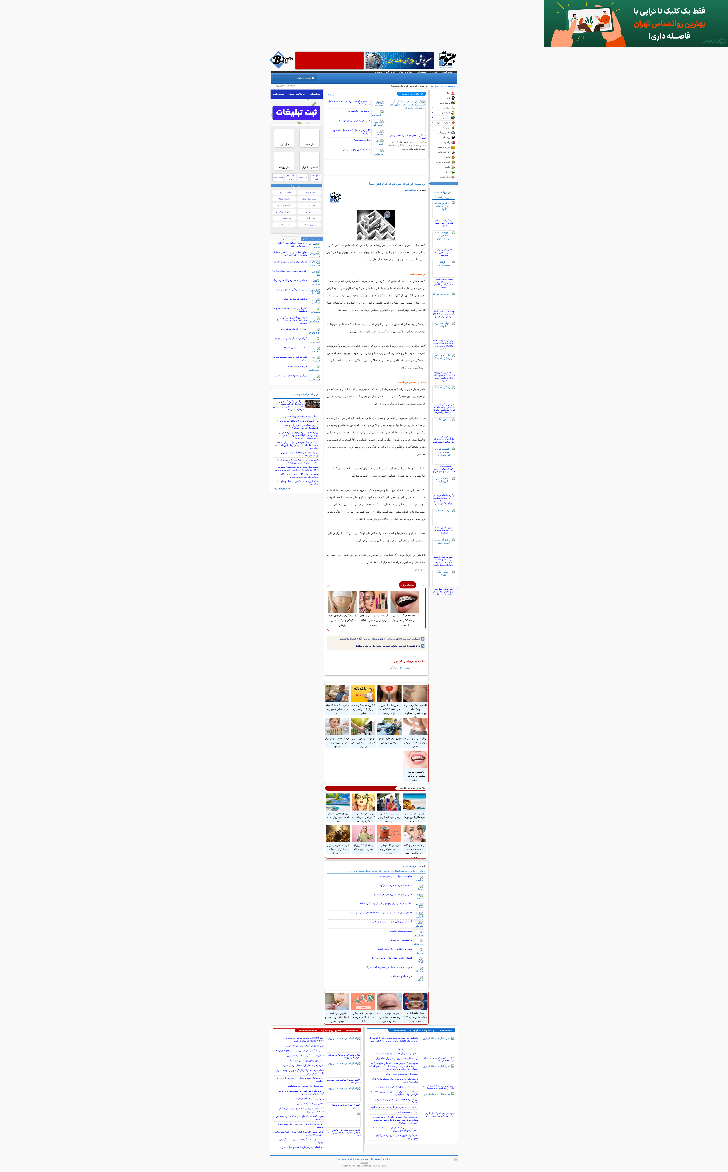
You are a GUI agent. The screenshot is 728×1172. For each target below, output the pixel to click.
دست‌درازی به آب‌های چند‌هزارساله (402, 1074)
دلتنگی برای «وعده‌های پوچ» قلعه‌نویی (300, 416)
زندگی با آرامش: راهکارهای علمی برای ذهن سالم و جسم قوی (443, 439)
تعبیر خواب (278, 177)
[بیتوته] (282, 67)
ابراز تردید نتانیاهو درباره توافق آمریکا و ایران (297, 420)
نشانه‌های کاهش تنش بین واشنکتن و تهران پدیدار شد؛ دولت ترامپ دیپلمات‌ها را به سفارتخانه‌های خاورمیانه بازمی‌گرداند (395, 1120)
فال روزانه (284, 167)
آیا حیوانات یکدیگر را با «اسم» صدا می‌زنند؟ (303, 1055)
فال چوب (303, 177)
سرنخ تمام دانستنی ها (297, 366)
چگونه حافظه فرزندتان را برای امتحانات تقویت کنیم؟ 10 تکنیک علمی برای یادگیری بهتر (443, 499)
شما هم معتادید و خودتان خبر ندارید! (290, 280)
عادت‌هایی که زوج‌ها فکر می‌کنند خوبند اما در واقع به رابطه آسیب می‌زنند (443, 376)
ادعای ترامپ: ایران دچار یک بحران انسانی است (396, 1053)
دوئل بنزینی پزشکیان (408, 1112)
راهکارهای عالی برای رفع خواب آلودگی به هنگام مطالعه (386, 903)
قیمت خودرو (311, 192)
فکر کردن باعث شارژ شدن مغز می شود (393, 894)
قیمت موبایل (311, 212)
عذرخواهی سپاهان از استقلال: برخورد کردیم (303, 1065)
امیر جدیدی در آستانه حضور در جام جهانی (305, 1045)
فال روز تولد (290, 177)
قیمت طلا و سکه (309, 199)
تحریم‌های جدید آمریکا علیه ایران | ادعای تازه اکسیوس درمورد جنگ (439, 1114)
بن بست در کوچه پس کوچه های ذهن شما (397, 183)
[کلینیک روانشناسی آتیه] (636, 46)
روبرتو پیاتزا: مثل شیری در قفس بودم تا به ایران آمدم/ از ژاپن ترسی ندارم (301, 1092)
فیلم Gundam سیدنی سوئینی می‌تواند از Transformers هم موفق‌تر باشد (305, 1039)
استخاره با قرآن (309, 167)
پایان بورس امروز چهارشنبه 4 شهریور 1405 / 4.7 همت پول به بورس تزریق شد (297, 461)
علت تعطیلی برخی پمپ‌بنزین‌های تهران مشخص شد (439, 1059)
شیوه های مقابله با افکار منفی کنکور (395, 949)
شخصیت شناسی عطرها (295, 347)
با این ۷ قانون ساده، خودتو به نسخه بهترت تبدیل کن (443, 530)
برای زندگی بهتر (437, 86)
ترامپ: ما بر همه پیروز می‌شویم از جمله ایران (397, 1058)
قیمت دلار (312, 205)
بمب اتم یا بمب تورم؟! (408, 1048)
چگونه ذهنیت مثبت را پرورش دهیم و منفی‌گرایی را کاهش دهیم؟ (443, 283)
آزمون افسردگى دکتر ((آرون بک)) (291, 289)
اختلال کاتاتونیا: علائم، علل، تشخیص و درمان (391, 958)
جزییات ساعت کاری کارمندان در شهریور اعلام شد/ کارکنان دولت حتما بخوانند (394, 1093)
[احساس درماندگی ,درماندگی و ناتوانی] (376, 225)
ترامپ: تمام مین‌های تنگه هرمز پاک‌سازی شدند (396, 1086)
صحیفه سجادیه (285, 224)
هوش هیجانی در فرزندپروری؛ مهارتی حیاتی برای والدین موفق (443, 469)
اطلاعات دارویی (284, 192)
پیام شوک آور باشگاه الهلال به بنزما (307, 1098)
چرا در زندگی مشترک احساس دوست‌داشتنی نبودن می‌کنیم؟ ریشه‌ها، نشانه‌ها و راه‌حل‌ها (444, 408)
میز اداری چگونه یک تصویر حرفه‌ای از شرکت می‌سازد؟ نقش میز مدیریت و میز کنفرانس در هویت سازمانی (288, 405)
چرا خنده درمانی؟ (362, 140)
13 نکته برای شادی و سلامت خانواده (290, 261)
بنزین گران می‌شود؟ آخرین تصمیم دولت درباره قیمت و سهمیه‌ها (439, 1087)
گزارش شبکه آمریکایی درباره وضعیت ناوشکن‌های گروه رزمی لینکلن (300, 426)
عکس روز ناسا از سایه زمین (310, 1103)
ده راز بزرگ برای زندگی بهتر (294, 329)
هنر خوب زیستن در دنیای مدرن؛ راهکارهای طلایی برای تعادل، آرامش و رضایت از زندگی (443, 594)
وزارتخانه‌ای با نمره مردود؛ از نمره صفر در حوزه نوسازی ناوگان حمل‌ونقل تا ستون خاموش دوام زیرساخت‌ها (298, 435)
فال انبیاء (284, 144)
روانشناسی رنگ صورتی (359, 111)
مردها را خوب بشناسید (401, 976)
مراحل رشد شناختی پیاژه (295, 299)
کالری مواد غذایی (283, 205)
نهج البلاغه (287, 218)
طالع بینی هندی (315, 177)
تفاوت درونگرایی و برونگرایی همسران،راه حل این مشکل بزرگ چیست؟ (291, 320)
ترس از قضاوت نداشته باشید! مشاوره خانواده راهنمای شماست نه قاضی (443, 344)
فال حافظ (309, 144)
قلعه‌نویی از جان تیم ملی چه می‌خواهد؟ (306, 1086)
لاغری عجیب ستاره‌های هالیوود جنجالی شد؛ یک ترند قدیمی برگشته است (344, 1133)
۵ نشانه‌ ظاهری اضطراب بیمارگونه (396, 885)
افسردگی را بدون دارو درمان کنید (354, 120)
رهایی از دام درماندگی (400, 667)
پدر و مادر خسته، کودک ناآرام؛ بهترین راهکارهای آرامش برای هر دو (443, 314)
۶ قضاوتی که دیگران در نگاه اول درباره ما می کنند (292, 244)
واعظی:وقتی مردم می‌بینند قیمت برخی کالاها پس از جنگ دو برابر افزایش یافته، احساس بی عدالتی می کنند (393, 1041)
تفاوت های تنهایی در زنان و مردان (396, 876)
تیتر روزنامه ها (310, 224)
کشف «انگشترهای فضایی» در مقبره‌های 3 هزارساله (299, 1050)
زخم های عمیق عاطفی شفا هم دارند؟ (289, 271)
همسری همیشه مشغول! (400, 930)
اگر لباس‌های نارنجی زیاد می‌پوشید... (290, 338)
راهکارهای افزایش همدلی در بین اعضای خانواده (443, 223)
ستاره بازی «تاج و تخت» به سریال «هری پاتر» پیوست (344, 1056)
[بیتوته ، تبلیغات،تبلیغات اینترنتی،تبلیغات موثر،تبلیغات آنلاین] (329, 60)
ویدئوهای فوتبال (284, 199)
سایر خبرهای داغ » (282, 488)
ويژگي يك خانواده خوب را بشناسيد (291, 375)
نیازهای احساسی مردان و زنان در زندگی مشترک (389, 967)
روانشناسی (451, 86)
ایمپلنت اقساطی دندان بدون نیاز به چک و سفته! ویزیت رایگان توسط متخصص (380, 638)
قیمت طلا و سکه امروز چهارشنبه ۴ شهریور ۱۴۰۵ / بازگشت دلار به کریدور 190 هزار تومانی (296, 468)
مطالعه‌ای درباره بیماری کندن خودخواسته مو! (303, 1147)
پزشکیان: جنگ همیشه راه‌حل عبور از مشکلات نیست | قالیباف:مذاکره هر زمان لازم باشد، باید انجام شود (296, 445)
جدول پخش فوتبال (283, 212)
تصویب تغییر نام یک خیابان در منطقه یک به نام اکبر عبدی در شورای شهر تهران (394, 1129)
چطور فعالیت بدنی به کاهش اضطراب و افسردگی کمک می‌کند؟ (289, 253)
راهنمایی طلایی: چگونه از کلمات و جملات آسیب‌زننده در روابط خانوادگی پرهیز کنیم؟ (443, 560)
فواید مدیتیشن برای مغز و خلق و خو (353, 149)
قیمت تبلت (311, 218)
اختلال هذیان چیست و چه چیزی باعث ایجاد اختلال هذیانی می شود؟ (381, 912)
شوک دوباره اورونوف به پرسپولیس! (307, 1060)
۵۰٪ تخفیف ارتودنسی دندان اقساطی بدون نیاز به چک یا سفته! (388, 645)
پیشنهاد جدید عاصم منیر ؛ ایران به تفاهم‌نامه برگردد (394, 1107)
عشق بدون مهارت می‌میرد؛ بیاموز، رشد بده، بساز (443, 252)
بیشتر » (331, 94)
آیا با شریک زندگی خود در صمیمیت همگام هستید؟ (389, 921)
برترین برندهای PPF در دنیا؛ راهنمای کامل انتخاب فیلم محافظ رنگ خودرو (298, 475)
